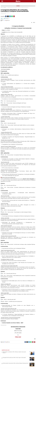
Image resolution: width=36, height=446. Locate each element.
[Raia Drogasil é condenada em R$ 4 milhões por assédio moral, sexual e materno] (31, 353)
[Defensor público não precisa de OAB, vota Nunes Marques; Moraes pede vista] (31, 365)
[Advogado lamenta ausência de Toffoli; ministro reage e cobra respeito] (31, 359)
